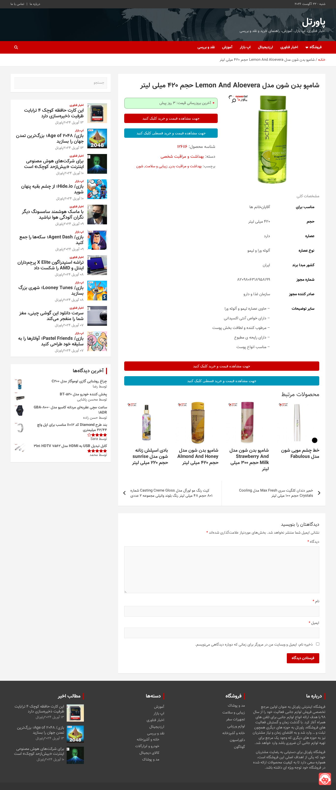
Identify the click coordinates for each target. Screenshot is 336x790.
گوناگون (239, 747)
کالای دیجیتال (149, 753)
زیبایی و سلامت (156, 166)
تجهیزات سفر (235, 719)
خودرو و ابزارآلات (147, 746)
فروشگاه (316, 47)
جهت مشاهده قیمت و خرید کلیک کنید (170, 118)
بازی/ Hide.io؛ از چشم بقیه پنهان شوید (52, 189)
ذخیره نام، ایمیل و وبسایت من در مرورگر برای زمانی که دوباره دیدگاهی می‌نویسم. (254, 644)
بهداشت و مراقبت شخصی (182, 157)
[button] (233, 100)
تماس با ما (17, 4)
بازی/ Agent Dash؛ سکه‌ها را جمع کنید (51, 240)
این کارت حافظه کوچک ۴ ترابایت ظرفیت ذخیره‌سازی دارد (54, 113)
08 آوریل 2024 (73, 275)
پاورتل (313, 22)
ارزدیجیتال (265, 47)
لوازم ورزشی (236, 726)
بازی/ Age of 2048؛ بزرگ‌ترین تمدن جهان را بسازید (50, 138)
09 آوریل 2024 (74, 224)
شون (139, 166)
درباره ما (35, 4)
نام (316, 601)
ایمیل (314, 623)
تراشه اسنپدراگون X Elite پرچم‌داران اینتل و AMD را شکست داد (50, 265)
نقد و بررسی (206, 47)
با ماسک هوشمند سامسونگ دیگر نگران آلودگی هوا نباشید (53, 214)
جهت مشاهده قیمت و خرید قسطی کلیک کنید (171, 133)
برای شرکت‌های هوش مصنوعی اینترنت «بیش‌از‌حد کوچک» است (54, 164)
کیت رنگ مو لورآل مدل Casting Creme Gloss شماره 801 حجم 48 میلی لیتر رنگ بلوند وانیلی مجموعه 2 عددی (171, 493)
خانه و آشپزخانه (233, 733)
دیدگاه (313, 541)
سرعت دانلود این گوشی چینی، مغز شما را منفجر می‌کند (51, 316)
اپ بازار (245, 47)
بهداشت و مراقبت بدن (185, 166)
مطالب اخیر (69, 696)
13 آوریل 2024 (73, 122)
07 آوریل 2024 (73, 325)
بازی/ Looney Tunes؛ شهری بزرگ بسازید (51, 290)
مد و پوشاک (236, 705)
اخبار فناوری (289, 47)
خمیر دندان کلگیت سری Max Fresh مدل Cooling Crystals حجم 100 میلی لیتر (276, 493)
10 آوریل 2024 (74, 173)
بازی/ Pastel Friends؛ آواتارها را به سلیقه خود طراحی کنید (51, 341)
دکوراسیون (237, 740)
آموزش (227, 47)
